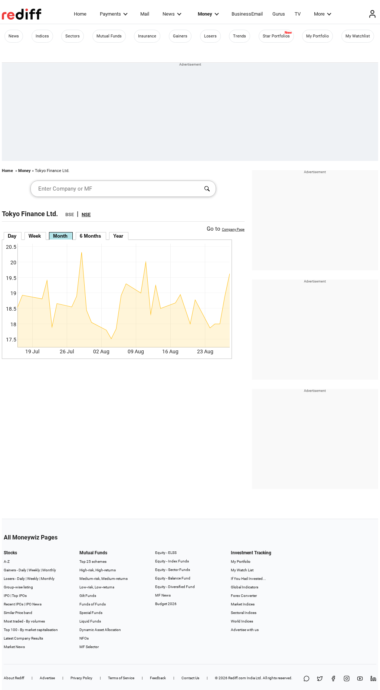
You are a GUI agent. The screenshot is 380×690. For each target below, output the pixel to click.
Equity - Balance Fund (172, 578)
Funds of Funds (92, 604)
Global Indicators (244, 587)
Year (118, 236)
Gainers (180, 36)
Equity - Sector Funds (172, 569)
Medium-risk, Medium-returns (103, 578)
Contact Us (190, 678)
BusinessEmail (247, 14)
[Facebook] (333, 679)
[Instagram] (347, 679)
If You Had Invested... (248, 578)
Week (35, 236)
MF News (163, 595)
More (319, 14)
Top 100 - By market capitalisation (31, 629)
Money (205, 14)
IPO (7, 595)
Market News (14, 646)
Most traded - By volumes (24, 621)
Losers (210, 36)
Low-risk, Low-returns (96, 587)
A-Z (7, 561)
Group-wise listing (18, 587)
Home (80, 14)
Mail (144, 14)
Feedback (158, 678)
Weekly (34, 570)
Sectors (72, 36)
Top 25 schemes (93, 561)
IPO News (34, 604)
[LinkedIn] (373, 679)
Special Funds (90, 612)
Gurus (278, 14)
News (169, 14)
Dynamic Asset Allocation (100, 629)
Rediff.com (237, 678)
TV (298, 14)
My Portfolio (317, 36)
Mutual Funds (109, 36)
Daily (22, 570)
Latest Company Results (23, 638)
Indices (42, 36)
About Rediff (14, 678)
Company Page (233, 229)
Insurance (147, 36)
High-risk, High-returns (97, 570)
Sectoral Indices (243, 612)
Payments (110, 14)
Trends (239, 36)
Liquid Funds (90, 621)
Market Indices (243, 604)
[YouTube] (360, 679)
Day (12, 236)
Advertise (47, 678)
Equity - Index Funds (172, 561)
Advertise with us (245, 629)
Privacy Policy (81, 678)
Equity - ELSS (166, 552)
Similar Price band (18, 612)
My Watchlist (357, 36)
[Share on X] (320, 679)
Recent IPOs (13, 604)
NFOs (84, 638)
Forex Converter (244, 595)
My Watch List (242, 570)
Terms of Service (121, 678)
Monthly (49, 570)
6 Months (90, 236)
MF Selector (89, 646)
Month (60, 236)
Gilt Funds (87, 595)
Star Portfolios (276, 36)
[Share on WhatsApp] (306, 679)
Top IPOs (19, 595)
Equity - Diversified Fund (175, 586)
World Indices (242, 621)
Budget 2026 (166, 603)
